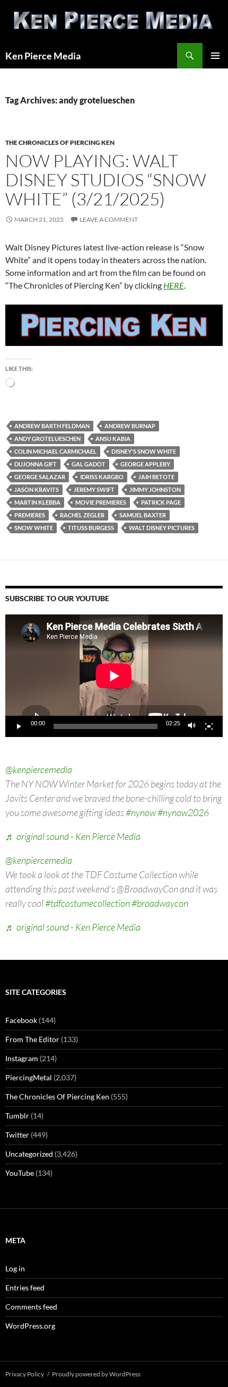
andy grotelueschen (47, 438)
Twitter (17, 1134)
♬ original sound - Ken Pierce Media (73, 836)
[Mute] (192, 726)
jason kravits (36, 489)
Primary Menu (215, 55)
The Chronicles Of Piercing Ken (60, 142)
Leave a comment (109, 219)
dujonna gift (35, 464)
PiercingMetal (28, 1077)
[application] (114, 675)
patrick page (161, 502)
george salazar (39, 476)
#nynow (141, 812)
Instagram (21, 1058)
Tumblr (17, 1115)
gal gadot (89, 464)
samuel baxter (142, 515)
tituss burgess (91, 527)
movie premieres (100, 502)
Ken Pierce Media (43, 56)
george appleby (145, 464)
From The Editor (32, 1039)
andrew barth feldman (52, 425)
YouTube (19, 1172)
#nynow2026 (183, 812)
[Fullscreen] (209, 726)
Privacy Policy (24, 1374)
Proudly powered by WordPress (96, 1374)
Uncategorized (29, 1153)
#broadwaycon (159, 903)
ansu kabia (112, 438)
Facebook (21, 1020)
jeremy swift (94, 489)
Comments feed (31, 1306)
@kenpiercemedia (38, 769)
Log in (15, 1268)
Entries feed (25, 1287)
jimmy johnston (155, 489)
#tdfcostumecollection (87, 903)
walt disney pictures (162, 527)
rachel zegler (82, 515)
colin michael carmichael (55, 451)
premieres (29, 515)
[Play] (19, 726)
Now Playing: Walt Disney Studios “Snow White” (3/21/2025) (105, 180)
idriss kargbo (102, 476)
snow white (33, 527)
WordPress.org (30, 1325)
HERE (173, 285)
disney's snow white (143, 451)
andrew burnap (129, 425)
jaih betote (156, 476)
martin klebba (37, 502)
